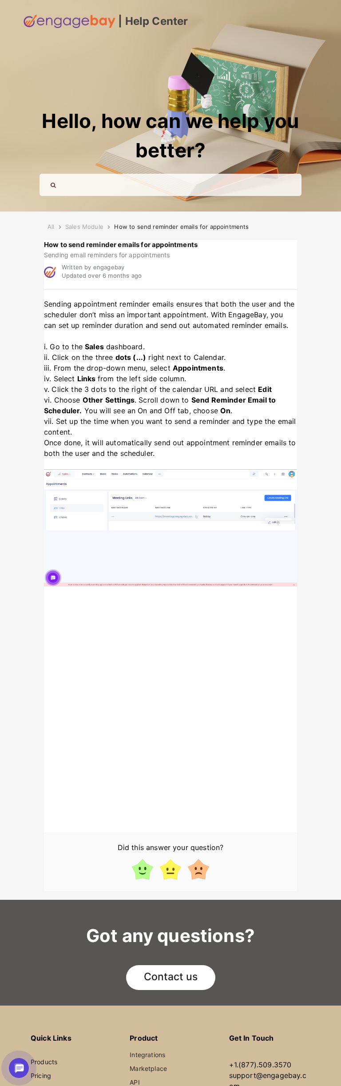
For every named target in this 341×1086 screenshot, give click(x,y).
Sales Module (84, 226)
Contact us (171, 976)
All (51, 226)
